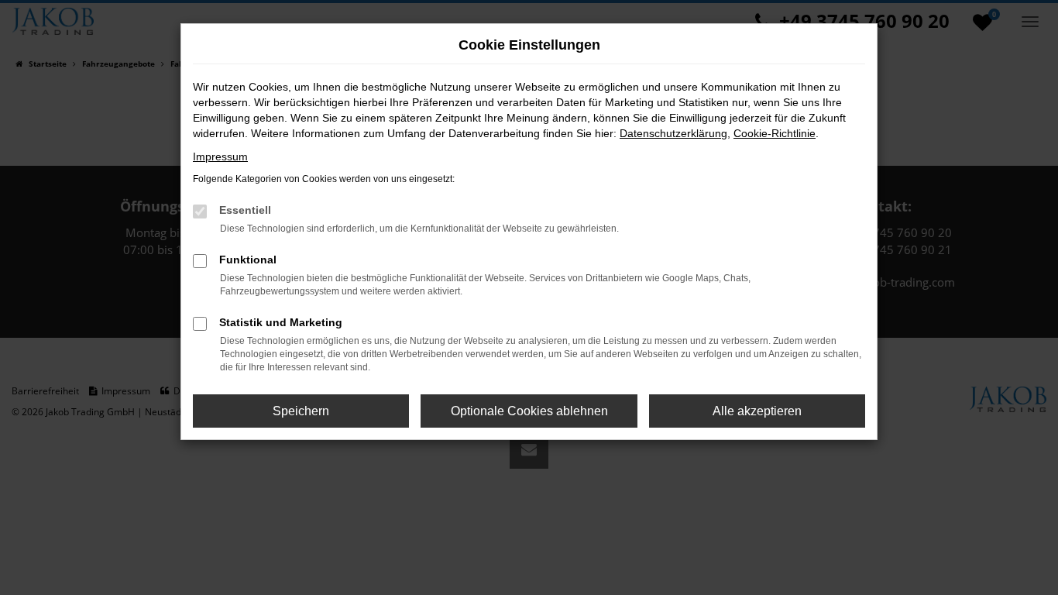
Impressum (220, 156)
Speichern (301, 411)
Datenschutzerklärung (673, 133)
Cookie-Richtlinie (774, 133)
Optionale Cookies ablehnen (529, 411)
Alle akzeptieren (757, 411)
